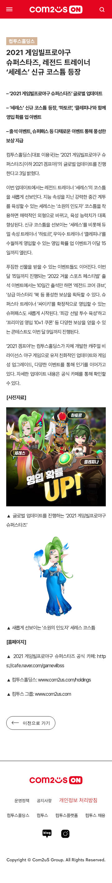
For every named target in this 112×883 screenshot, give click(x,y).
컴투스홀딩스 (18, 815)
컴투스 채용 (95, 815)
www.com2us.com (53, 694)
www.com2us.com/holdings (64, 680)
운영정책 (21, 800)
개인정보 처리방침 (78, 800)
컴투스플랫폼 (66, 815)
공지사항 (44, 800)
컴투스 (42, 815)
